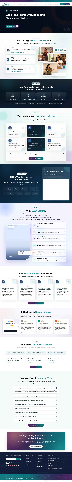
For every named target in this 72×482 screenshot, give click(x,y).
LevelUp (33, 4)
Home (14, 4)
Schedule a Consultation (36, 446)
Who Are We (26, 4)
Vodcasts (39, 461)
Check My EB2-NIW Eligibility (17, 61)
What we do (19, 4)
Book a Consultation (65, 4)
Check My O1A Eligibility (16, 71)
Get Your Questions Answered (35, 425)
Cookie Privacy (40, 466)
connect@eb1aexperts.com (53, 458)
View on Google (25, 332)
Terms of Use (54, 480)
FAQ (38, 464)
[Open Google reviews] (34, 333)
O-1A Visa (29, 459)
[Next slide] (68, 29)
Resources (50, 4)
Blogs (38, 463)
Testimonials (44, 4)
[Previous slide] (65, 29)
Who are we (29, 464)
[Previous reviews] (18, 326)
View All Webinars (35, 366)
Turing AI (39, 4)
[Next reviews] (69, 326)
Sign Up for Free (10, 26)
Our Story (39, 459)
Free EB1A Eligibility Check (16, 52)
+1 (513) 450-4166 (52, 471)
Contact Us (56, 4)
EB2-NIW (29, 461)
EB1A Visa (29, 458)
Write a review (10, 331)
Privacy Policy (46, 480)
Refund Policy (61, 480)
